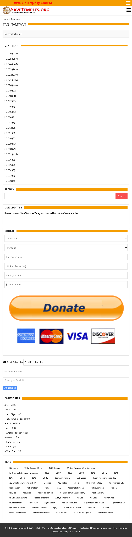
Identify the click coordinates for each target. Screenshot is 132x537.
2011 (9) (10, 133)
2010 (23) (11, 138)
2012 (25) (11, 127)
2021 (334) (12, 80)
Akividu (106, 507)
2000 (47, 472)
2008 (70, 472)
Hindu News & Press (14, 419)
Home (5, 19)
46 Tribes (46, 482)
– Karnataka (10, 442)
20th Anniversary (62, 477)
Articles (8, 405)
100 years (13, 468)
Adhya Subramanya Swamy (72, 492)
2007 (58, 472)
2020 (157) (12, 85)
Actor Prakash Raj (45, 492)
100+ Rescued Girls (33, 468)
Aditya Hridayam (62, 497)
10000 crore (54, 468)
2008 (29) (11, 149)
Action (114, 487)
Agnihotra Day (118, 502)
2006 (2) (10, 159)
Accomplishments (76, 487)
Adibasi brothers (41, 497)
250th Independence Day (104, 477)
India (7, 428)
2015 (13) (11, 112)
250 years (81, 477)
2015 (116, 472)
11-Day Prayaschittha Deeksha (81, 468)
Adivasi (80, 497)
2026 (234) (12, 53)
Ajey (55, 507)
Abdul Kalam (14, 487)
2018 (22, 477)
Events (8, 409)
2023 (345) (12, 69)
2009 (81, 472)
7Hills (76, 482)
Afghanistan (49, 502)
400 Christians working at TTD (22, 482)
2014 (104, 472)
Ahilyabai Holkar (39, 507)
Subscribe (11, 388)
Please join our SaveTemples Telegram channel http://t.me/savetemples (41, 213)
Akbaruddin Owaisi (72, 507)
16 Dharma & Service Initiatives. (23, 472)
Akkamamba (62, 512)
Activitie (12, 492)
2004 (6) (10, 170)
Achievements (97, 487)
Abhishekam (32, 487)
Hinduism (9, 423)
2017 (11, 477)
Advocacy (33, 502)
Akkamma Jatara (105, 512)
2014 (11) (11, 117)
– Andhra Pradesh (13, 432)
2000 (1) (10, 181)
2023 (45, 477)
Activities (27, 492)
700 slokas (62, 482)
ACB (59, 487)
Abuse (48, 487)
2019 (34, 477)
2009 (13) (11, 143)
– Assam (9, 437)
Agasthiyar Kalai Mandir (94, 502)
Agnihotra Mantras (17, 507)
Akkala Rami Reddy (17, 512)
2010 (93, 472)
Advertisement (15, 502)
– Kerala (8, 446)
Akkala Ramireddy (41, 512)
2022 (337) (12, 74)
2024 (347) (12, 64)
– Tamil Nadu (11, 451)
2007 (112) (12, 154)
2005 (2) (10, 165)
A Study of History (94, 482)
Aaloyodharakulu (116, 482)
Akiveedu (91, 507)
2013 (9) (10, 122)
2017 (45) (11, 101)
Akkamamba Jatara (82, 512)
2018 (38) (11, 96)
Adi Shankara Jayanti (18, 497)
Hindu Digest (11, 414)
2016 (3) (10, 106)
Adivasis (93, 497)
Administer (109, 497)
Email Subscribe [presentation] (14, 362)
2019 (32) (11, 90)
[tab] (13, 362)
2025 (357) (12, 58)
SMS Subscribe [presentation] (35, 362)
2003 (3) (10, 175)
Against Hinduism (70, 502)
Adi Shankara (98, 492)
